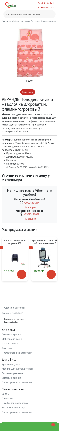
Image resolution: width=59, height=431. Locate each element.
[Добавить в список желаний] (37, 92)
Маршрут (30, 207)
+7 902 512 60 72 (46, 7)
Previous (5, 259)
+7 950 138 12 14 (46, 2)
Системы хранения (12, 373)
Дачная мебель (10, 343)
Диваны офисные (11, 377)
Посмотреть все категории (17, 352)
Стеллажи (7, 398)
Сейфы (5, 393)
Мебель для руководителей (17, 368)
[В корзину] (21, 274)
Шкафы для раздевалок (15, 403)
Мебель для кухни (12, 339)
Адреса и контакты (14, 307)
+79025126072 (31, 214)
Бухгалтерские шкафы (14, 407)
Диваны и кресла (11, 334)
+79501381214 (31, 202)
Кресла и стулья (11, 364)
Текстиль (7, 348)
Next (53, 259)
